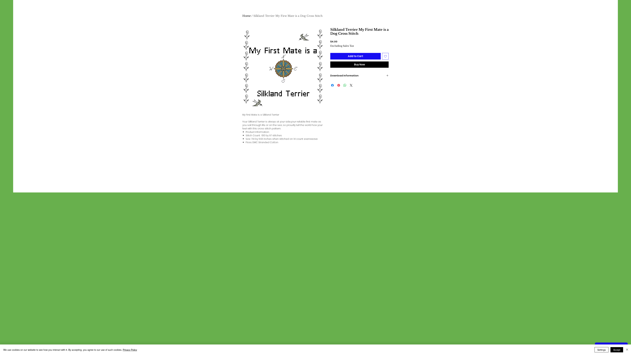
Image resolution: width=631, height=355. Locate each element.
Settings (601, 349)
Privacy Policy (130, 349)
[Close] (627, 349)
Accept (616, 349)
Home (246, 15)
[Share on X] (351, 85)
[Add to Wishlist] (385, 56)
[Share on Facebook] (332, 85)
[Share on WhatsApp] (345, 85)
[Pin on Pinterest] (339, 85)
